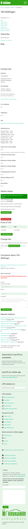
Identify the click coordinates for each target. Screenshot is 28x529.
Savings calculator (8, 419)
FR (14, 450)
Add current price (6, 234)
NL (12, 450)
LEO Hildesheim (4, 335)
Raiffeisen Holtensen (6, 339)
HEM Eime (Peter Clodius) (7, 323)
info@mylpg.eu (21, 476)
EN (5, 450)
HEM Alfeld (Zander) (6, 333)
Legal (5, 443)
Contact (6, 441)
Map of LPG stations (9, 397)
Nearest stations (5, 28)
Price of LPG (4, 25)
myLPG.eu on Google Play (10, 463)
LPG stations (7, 7)
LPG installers (7, 422)
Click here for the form (6, 40)
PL (10, 450)
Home (2, 7)
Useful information (9, 427)
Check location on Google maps (9, 99)
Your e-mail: (6, 485)
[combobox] (14, 388)
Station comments (5, 30)
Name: (2, 289)
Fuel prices (7, 400)
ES (18, 450)
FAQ (5, 438)
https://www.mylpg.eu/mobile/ (9, 377)
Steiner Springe (4, 337)
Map (2, 20)
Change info (4, 27)
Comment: (3, 296)
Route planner (7, 405)
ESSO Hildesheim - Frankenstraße (9, 342)
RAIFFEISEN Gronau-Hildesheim (8, 321)
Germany (13, 7)
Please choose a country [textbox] (9, 387)
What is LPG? (7, 416)
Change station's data (14, 245)
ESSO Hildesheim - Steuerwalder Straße (10, 329)
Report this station (6, 219)
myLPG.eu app (7, 435)
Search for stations (9, 403)
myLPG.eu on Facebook (10, 458)
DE (7, 450)
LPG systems (7, 424)
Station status (4, 24)
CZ (23, 450)
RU (21, 450)
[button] (11, 90)
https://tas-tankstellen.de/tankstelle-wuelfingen (12, 123)
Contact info (4, 22)
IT (16, 450)
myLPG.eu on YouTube (9, 455)
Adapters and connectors (10, 408)
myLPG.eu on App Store (10, 461)
